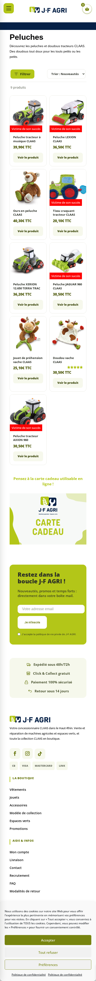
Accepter (48, 940)
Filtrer (25, 74)
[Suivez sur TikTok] (40, 754)
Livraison (16, 860)
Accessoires (18, 805)
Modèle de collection (26, 813)
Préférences (48, 964)
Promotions (19, 829)
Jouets (14, 797)
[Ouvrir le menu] (9, 8)
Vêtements (18, 789)
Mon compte (19, 852)
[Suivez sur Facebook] (15, 753)
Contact (16, 868)
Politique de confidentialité (29, 975)
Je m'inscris (32, 622)
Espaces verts (20, 821)
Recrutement (19, 875)
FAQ (13, 883)
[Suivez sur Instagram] (27, 753)
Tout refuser (48, 952)
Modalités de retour (25, 891)
